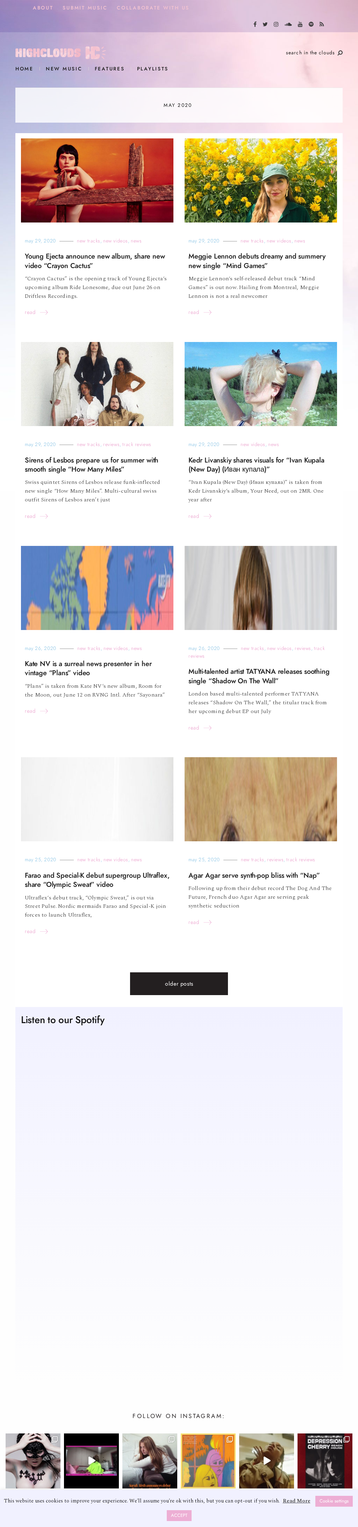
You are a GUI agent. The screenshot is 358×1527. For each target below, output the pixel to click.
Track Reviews (136, 444)
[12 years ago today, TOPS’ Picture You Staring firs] (208, 1460)
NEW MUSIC (64, 69)
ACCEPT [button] (179, 1515)
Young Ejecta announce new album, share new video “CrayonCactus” (95, 261)
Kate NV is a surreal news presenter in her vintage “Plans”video (88, 668)
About (43, 8)
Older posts (179, 984)
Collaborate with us (153, 8)
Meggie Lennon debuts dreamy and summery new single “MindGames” (256, 261)
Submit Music (85, 8)
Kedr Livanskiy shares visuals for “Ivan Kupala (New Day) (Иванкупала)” (256, 464)
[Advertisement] (179, 1313)
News (136, 241)
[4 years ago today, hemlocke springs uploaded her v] (91, 1460)
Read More (296, 1501)
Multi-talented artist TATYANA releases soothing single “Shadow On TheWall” (259, 676)
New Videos (115, 241)
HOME (24, 69)
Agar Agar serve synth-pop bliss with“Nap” (254, 875)
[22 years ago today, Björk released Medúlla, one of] (33, 1460)
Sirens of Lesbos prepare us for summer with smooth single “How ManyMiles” (91, 464)
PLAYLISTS (153, 69)
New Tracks (88, 241)
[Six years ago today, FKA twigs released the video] (266, 1460)
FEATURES (110, 69)
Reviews (111, 444)
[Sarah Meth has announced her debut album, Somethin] (149, 1460)
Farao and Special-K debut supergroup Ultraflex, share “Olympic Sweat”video (97, 880)
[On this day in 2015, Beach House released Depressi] (325, 1460)
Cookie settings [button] (334, 1501)
